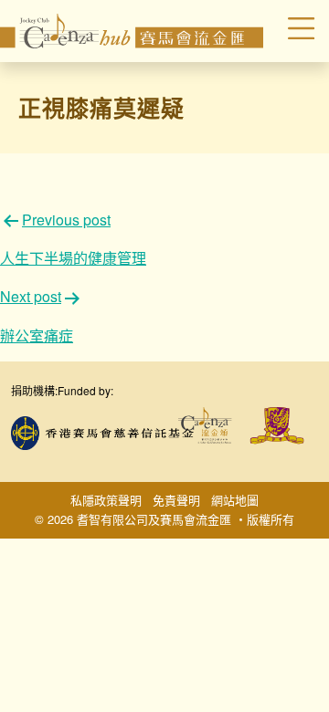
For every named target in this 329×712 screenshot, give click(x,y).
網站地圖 (235, 499)
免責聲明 (176, 499)
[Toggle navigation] (291, 31)
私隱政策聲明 (106, 499)
